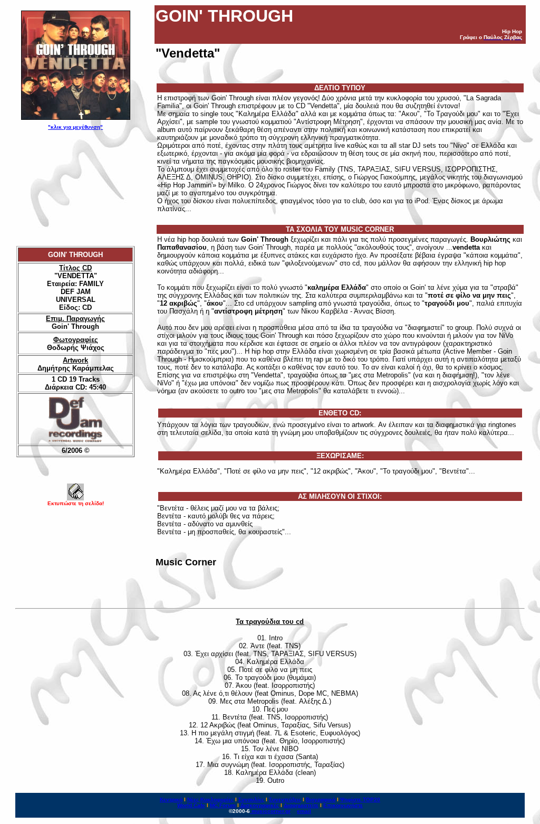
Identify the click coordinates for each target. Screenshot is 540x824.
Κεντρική (171, 799)
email (304, 811)
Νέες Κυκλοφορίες (210, 799)
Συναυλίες (251, 799)
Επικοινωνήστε (343, 805)
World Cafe (191, 805)
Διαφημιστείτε (301, 805)
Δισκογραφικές (259, 805)
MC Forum (223, 805)
